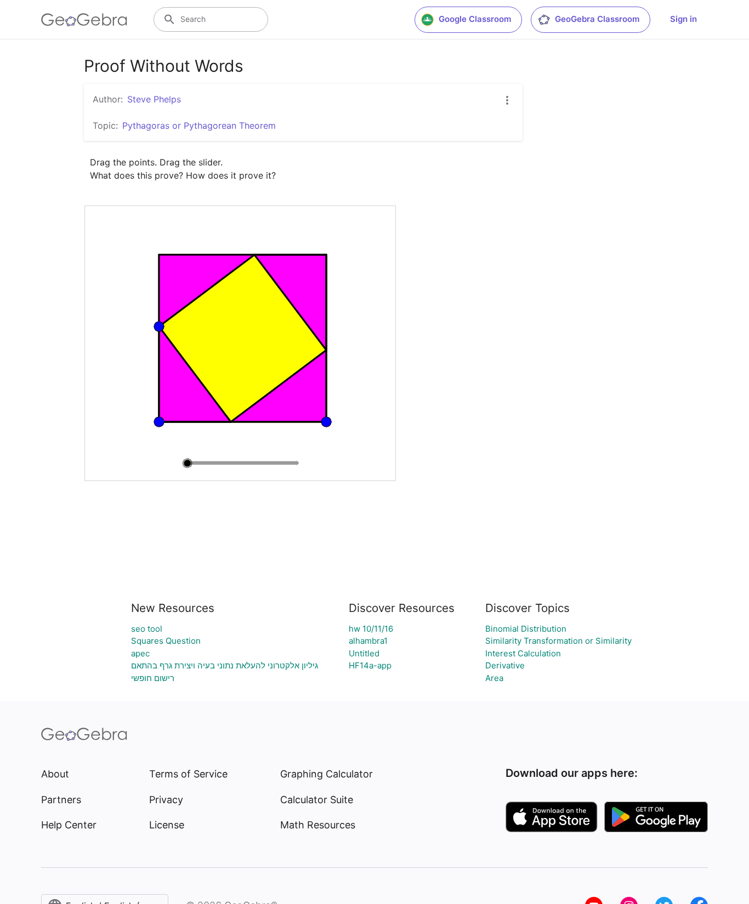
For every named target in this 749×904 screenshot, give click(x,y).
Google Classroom (475, 19)
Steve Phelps (154, 99)
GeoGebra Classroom (597, 19)
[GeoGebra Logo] (84, 19)
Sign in (683, 19)
